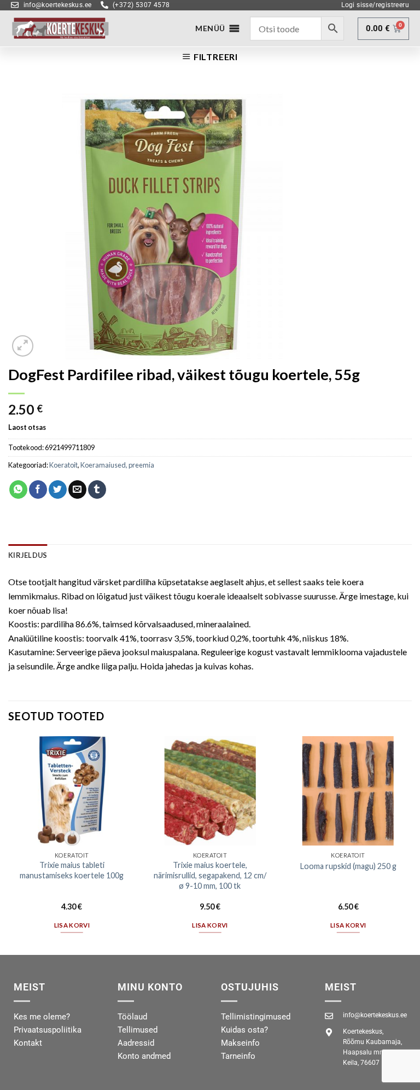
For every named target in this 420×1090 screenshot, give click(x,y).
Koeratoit (63, 465)
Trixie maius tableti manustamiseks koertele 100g (72, 870)
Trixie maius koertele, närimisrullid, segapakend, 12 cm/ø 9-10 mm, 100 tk (210, 875)
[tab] (27, 555)
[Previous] (9, 844)
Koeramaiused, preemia (117, 465)
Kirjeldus (27, 555)
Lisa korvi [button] (72, 925)
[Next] (411, 844)
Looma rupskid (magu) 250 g (348, 866)
